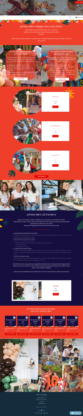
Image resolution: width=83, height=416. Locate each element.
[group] (41, 325)
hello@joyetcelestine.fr (41, 407)
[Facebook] (41, 410)
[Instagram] (39, 410)
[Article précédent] (3, 321)
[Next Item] (81, 365)
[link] (55, 96)
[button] (55, 107)
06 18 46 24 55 (41, 403)
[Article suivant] (80, 321)
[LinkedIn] (44, 410)
